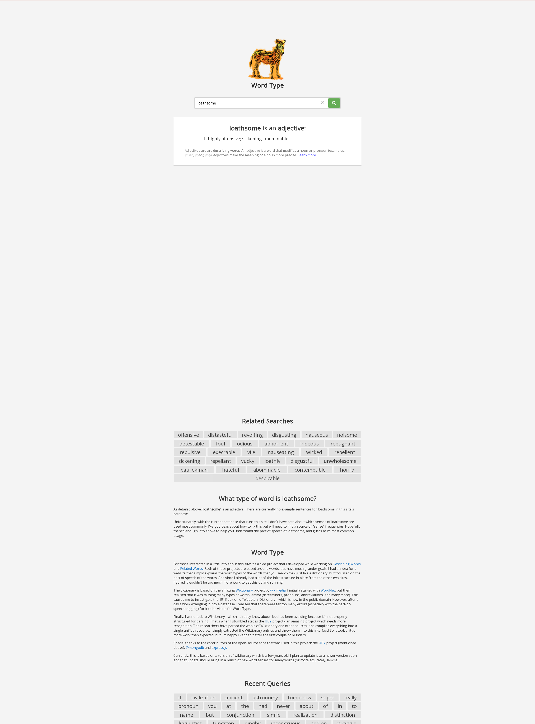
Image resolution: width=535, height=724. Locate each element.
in (340, 705)
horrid (347, 469)
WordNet (328, 590)
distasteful (220, 434)
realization (305, 714)
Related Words (191, 568)
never (283, 705)
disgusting (284, 434)
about (306, 705)
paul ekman (194, 469)
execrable (224, 452)
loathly (272, 460)
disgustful (302, 460)
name (186, 714)
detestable (192, 443)
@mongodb (195, 647)
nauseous (317, 434)
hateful (230, 469)
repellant (220, 460)
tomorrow (299, 697)
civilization (203, 697)
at (228, 705)
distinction (342, 714)
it (180, 697)
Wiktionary (244, 590)
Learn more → (309, 155)
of (325, 705)
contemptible (310, 469)
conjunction (240, 714)
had (263, 705)
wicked (314, 452)
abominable (266, 469)
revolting (252, 434)
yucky (247, 460)
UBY (268, 621)
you (212, 705)
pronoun (188, 705)
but (210, 714)
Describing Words (347, 564)
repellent (344, 452)
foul (220, 443)
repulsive (190, 452)
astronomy (265, 697)
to (354, 705)
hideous (309, 443)
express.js (219, 647)
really (350, 697)
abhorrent (276, 443)
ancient (234, 697)
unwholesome (340, 460)
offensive (188, 434)
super (327, 697)
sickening (189, 460)
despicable (268, 478)
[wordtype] (267, 59)
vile (251, 452)
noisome (347, 434)
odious (244, 443)
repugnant (343, 443)
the (245, 705)
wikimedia (278, 590)
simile (273, 714)
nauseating (281, 452)
